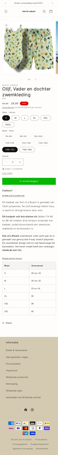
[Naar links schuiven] (22, 79)
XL (34, 118)
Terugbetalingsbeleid (39, 444)
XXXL (8, 124)
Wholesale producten (17, 377)
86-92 (25, 137)
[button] (6, 11)
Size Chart (7, 173)
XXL (46, 118)
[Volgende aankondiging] (52, 3)
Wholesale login (14, 390)
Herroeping (12, 384)
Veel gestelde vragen (17, 357)
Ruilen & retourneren (16, 350)
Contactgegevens (20, 444)
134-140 (44, 143)
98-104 (40, 137)
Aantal (5, 156)
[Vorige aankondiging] (5, 3)
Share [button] (9, 323)
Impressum (11, 370)
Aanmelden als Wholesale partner (23, 397)
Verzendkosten (8, 107)
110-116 (11, 143)
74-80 (10, 137)
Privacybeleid (13, 363)
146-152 (10, 149)
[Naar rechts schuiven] (35, 79)
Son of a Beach (25, 440)
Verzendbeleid (42, 449)
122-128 (28, 143)
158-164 (27, 149)
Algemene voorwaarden (23, 449)
